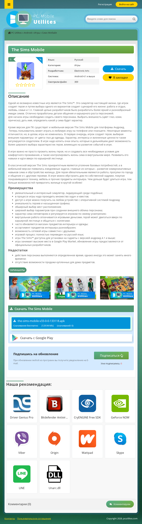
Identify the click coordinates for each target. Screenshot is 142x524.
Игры (37, 32)
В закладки (120, 77)
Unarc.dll (54, 488)
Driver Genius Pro (21, 417)
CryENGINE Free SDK (87, 417)
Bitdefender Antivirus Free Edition (54, 417)
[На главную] (39, 19)
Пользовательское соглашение (34, 518)
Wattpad (87, 453)
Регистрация (105, 4)
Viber (21, 453)
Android (28, 32)
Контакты (10, 518)
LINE (22, 488)
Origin (55, 453)
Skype (120, 453)
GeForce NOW (120, 417)
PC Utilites (16, 32)
